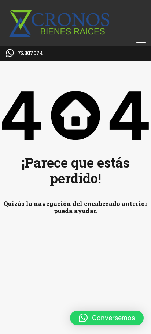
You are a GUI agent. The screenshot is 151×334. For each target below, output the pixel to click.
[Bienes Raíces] (75, 37)
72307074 (30, 53)
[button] (107, 318)
